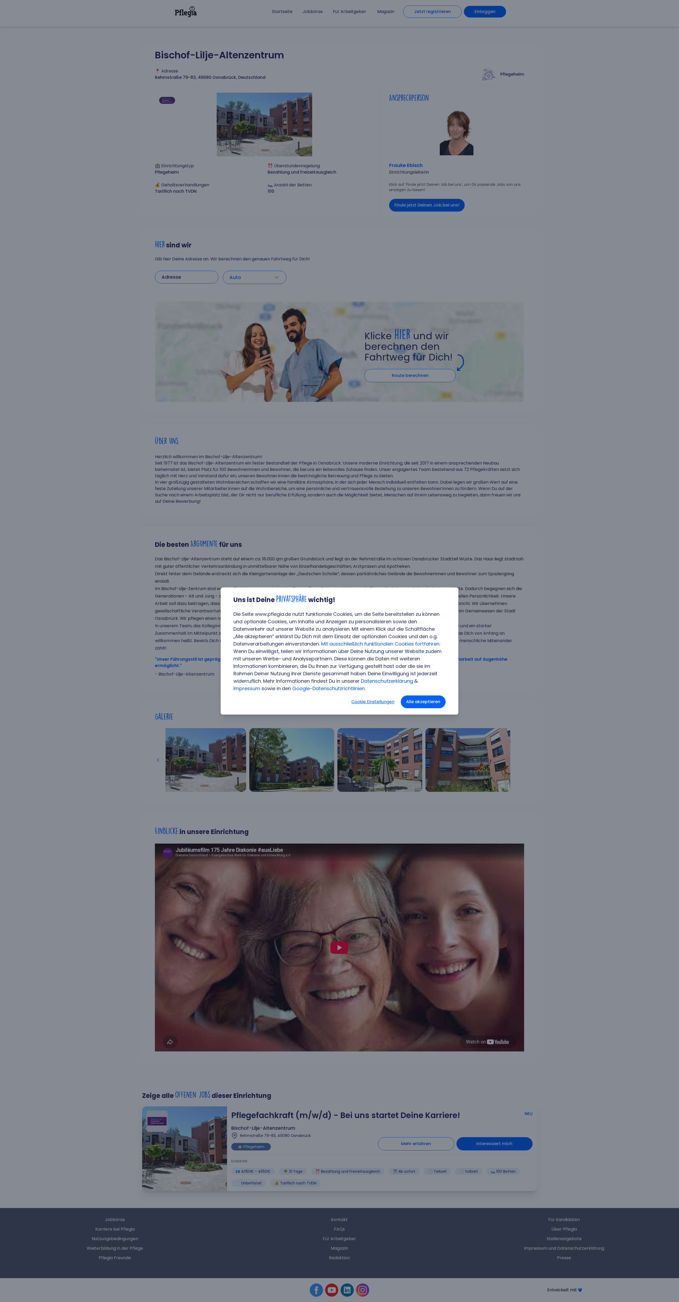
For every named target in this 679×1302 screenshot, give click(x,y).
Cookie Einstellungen (372, 702)
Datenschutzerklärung (387, 681)
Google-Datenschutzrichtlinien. (328, 688)
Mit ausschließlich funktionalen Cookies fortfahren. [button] (380, 644)
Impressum (246, 688)
